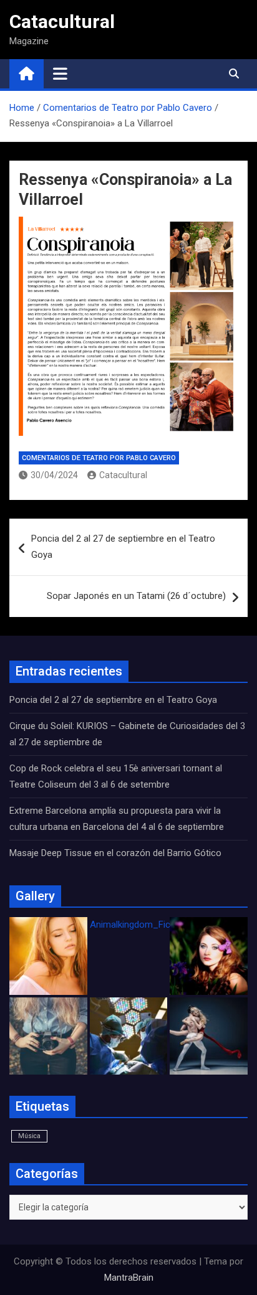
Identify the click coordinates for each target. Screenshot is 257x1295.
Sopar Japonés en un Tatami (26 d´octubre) (136, 595)
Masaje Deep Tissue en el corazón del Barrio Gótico (116, 853)
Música (29, 1136)
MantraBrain (128, 1277)
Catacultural (62, 21)
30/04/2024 (54, 475)
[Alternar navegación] (60, 73)
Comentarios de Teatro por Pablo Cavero (99, 458)
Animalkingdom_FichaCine (144, 924)
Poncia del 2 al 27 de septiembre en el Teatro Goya (123, 546)
